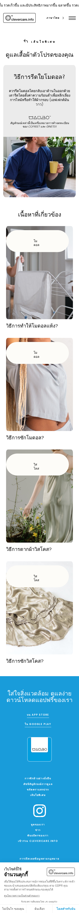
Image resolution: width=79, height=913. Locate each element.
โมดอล (36, 243)
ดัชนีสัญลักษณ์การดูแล (38, 784)
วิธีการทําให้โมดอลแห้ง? (32, 326)
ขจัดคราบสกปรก (38, 790)
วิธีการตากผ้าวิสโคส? (29, 549)
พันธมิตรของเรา (38, 836)
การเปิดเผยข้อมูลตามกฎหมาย (39, 859)
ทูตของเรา (38, 825)
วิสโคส (36, 466)
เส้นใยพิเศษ (38, 795)
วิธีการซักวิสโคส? (25, 661)
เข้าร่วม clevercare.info (38, 841)
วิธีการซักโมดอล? (25, 438)
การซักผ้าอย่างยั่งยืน (38, 778)
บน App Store (38, 715)
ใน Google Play (38, 724)
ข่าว (38, 830)
